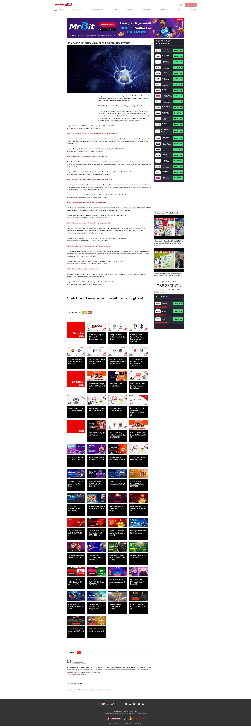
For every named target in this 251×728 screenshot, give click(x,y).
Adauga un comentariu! (74, 318)
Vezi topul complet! (161, 326)
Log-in (180, 5)
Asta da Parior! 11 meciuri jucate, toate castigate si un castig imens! (105, 298)
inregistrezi (78, 690)
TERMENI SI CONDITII (112, 723)
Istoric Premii (163, 292)
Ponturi (114, 10)
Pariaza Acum (178, 303)
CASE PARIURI (164, 10)
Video (179, 10)
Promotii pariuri (96, 10)
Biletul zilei (146, 10)
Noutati (129, 10)
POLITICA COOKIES (125, 723)
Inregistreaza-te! (191, 5)
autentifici (91, 690)
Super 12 (194, 10)
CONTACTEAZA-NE (138, 723)
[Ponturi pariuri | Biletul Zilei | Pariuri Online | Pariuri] (63, 5)
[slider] (161, 307)
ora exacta (141, 669)
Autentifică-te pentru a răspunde (77, 674)
